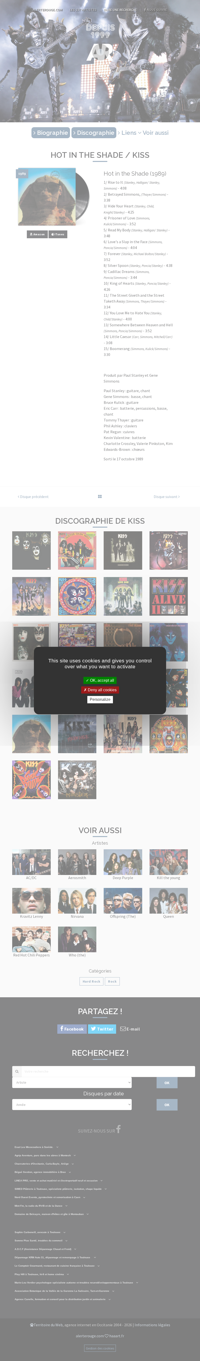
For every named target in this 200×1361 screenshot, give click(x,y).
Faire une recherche (120, 10)
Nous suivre (156, 10)
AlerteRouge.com (47, 10)
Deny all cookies (102, 690)
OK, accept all (101, 680)
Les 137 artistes (83, 10)
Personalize (100, 700)
